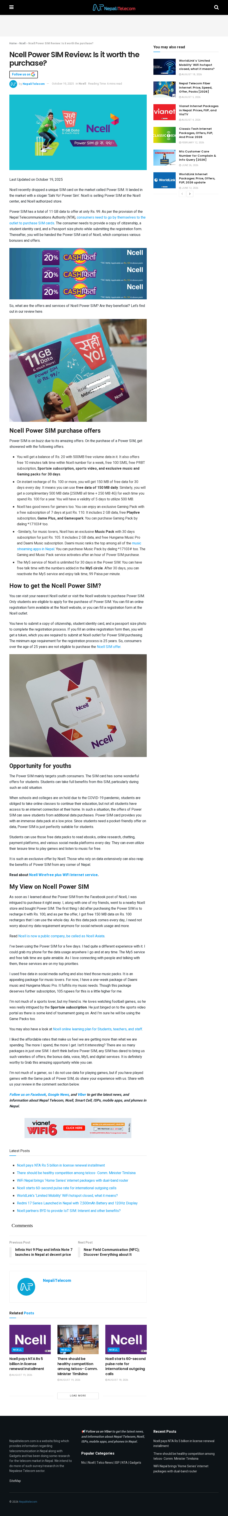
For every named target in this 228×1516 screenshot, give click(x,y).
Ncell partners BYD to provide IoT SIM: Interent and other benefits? (69, 1211)
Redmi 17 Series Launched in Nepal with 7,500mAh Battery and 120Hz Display (77, 1203)
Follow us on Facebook (27, 1094)
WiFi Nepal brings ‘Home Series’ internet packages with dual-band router (72, 1180)
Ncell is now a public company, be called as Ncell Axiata (61, 936)
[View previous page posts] (182, 194)
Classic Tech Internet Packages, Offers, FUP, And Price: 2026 (196, 133)
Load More (78, 1396)
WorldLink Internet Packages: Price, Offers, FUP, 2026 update (197, 178)
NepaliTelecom (34, 83)
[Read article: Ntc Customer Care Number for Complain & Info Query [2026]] (164, 158)
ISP (117, 1462)
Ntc (83, 1462)
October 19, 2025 (63, 83)
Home (13, 43)
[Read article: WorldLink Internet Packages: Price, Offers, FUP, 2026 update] (164, 180)
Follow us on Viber (99, 1431)
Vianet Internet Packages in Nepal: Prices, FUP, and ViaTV (198, 110)
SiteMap (15, 1481)
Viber (81, 1094)
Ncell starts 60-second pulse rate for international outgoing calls (66, 1188)
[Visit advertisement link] (78, 256)
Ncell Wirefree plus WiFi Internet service (63, 875)
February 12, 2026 (192, 142)
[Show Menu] (11, 7)
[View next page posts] (190, 194)
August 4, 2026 (190, 120)
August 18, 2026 (117, 1380)
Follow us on (21, 75)
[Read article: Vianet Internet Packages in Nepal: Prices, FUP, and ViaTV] (164, 112)
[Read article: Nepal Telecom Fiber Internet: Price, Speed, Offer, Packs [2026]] (164, 89)
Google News (58, 1094)
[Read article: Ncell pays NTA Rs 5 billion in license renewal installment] (30, 1339)
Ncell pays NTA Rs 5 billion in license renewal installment (61, 1165)
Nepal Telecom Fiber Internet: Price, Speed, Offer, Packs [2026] (195, 87)
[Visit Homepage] (114, 7)
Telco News (105, 1462)
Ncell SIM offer (108, 646)
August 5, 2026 (190, 97)
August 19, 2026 (21, 1375)
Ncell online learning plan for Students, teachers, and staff (97, 1029)
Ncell (22, 43)
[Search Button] (216, 7)
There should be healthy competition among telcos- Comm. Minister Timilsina (76, 1173)
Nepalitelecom (28, 1502)
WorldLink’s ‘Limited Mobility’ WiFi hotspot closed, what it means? (67, 1195)
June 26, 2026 (189, 165)
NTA (125, 1462)
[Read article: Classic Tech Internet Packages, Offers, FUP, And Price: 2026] (164, 135)
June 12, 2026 (189, 188)
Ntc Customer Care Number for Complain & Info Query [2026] (197, 155)
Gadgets (135, 1462)
